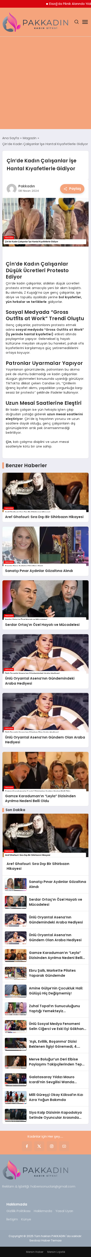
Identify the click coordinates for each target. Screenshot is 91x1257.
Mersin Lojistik (56, 1252)
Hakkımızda (43, 1211)
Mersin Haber (34, 1252)
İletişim (12, 1219)
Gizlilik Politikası (18, 1211)
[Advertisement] (45, 84)
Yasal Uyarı (64, 1211)
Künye (26, 1219)
